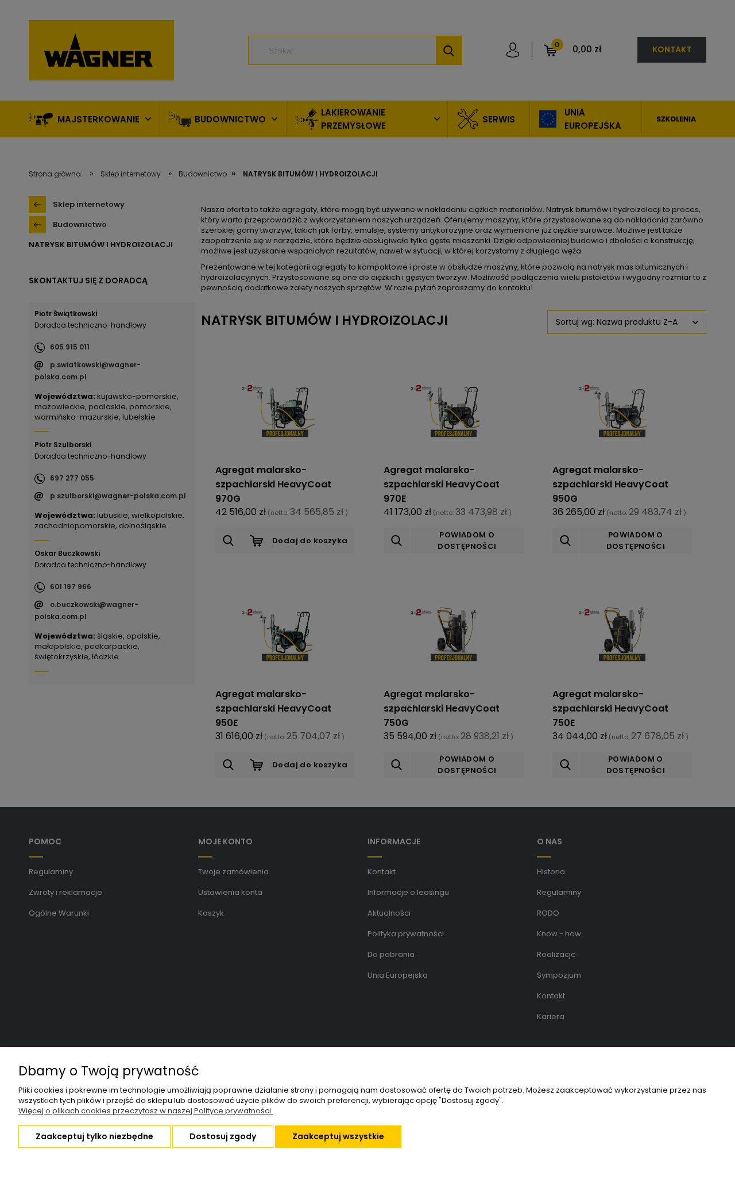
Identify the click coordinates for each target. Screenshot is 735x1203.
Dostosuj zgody (222, 1136)
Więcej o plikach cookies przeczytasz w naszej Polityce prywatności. (145, 1110)
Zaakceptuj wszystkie (338, 1136)
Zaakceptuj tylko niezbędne (94, 1136)
